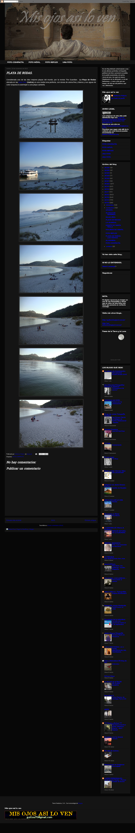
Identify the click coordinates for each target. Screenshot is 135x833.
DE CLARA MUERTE (116, 684)
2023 (107, 175)
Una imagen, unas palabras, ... (115, 578)
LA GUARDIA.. (111, 222)
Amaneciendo (117, 445)
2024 (107, 173)
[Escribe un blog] (42, 454)
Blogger (80, 803)
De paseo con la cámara (113, 737)
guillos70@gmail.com (110, 134)
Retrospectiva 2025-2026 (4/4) (119, 373)
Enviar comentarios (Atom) (55, 525)
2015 (107, 197)
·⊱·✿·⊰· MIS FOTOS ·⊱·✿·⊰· (114, 647)
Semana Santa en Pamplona (118, 635)
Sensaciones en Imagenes (114, 764)
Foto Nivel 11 (109, 695)
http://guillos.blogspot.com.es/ (113, 320)
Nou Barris (116, 515)
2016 (107, 194)
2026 (107, 167)
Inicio (53, 520)
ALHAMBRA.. (111, 240)
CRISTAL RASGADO (112, 543)
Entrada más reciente (13, 520)
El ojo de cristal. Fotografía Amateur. (114, 414)
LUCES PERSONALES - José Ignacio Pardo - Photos (115, 779)
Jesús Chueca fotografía (113, 633)
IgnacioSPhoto (110, 564)
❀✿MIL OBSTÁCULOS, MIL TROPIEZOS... (119, 650)
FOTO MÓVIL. (34, 62)
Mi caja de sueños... (111, 751)
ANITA (106, 709)
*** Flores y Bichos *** (113, 723)
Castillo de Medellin (119, 488)
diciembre (110, 205)
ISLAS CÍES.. (111, 217)
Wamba (114, 501)
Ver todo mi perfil (118, 98)
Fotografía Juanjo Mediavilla (115, 605)
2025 (107, 170)
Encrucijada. (116, 766)
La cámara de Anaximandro (114, 371)
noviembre (110, 208)
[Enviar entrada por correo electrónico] (36, 454)
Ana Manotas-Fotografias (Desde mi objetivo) (114, 385)
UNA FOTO (106, 154)
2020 (107, 184)
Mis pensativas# (118, 472)
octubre (109, 246)
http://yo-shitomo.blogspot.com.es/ (112, 324)
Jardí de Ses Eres (118, 431)
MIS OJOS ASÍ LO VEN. (113, 500)
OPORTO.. (109, 210)
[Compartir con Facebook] (45, 454)
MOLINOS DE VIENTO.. (115, 229)
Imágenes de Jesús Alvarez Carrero (114, 485)
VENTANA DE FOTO (112, 400)
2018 (107, 189)
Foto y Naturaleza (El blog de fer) (115, 661)
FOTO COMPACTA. (15, 62)
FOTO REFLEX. (111, 233)
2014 (107, 200)
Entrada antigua (90, 520)
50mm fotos (109, 676)
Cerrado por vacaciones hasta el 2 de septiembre (119, 622)
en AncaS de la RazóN (113, 681)
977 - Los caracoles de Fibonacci (119, 545)
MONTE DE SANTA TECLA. (113, 226)
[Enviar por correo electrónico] (40, 454)
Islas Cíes (22, 82)
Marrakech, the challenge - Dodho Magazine (118, 567)
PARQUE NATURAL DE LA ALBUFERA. (119, 531)
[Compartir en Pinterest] (47, 454)
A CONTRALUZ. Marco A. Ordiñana (114, 528)
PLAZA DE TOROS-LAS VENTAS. (113, 237)
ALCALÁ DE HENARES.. (111, 213)
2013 (107, 202)
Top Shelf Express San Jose (114, 558)
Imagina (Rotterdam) (119, 593)
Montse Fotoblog (111, 429)
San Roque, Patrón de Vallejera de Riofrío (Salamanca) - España (119, 419)
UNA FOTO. (67, 62)
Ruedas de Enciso (118, 781)
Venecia (114, 738)
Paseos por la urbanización (117, 402)
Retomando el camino (117, 580)
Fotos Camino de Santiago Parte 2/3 (119, 698)
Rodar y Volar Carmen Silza (114, 471)
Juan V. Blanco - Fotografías (115, 592)
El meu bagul (109, 457)
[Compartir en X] (43, 454)
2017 (106, 192)
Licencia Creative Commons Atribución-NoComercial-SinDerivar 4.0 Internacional (114, 120)
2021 (107, 181)
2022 (107, 178)
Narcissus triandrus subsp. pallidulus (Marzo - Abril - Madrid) (119, 727)
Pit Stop (115, 459)
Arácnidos (115, 664)
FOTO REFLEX (51, 62)
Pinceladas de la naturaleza (114, 619)
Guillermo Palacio (120, 95)
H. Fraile (107, 443)
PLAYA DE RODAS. (113, 220)
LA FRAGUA (109, 557)
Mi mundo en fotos (111, 514)
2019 (107, 186)
